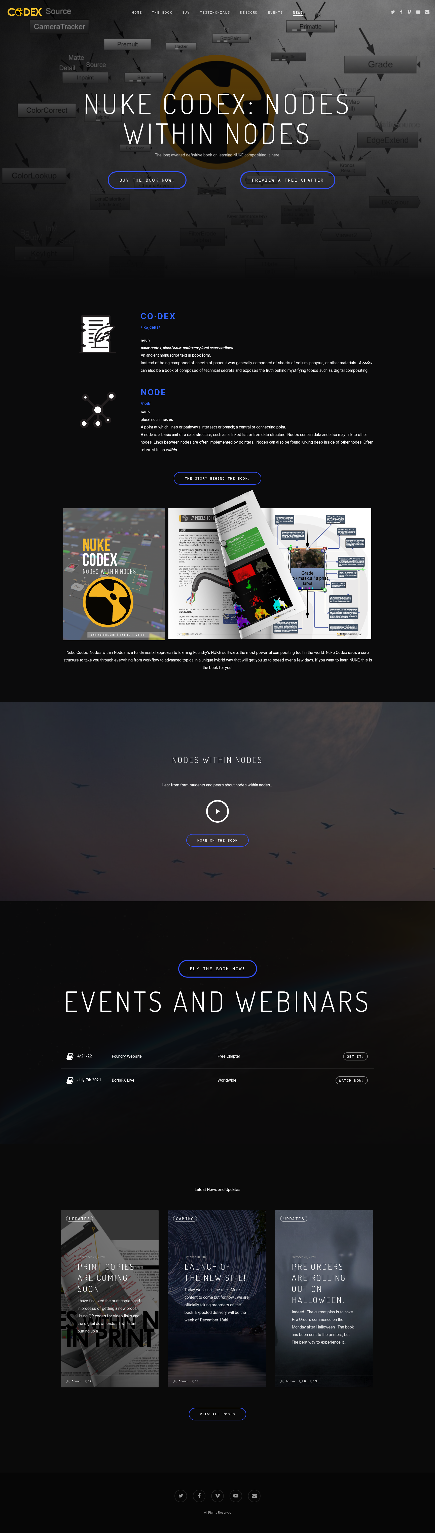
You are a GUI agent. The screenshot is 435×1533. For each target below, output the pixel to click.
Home (137, 12)
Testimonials (215, 12)
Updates (79, 1218)
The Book (162, 12)
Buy (186, 12)
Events (275, 12)
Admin (76, 1381)
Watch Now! (351, 1080)
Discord (249, 12)
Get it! (355, 1056)
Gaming (185, 1218)
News (298, 12)
